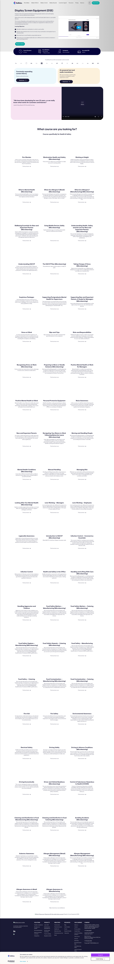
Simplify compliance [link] (38, 203)
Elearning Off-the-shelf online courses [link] (54, 58)
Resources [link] (71, 2)
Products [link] (47, 200)
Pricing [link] (76, 2)
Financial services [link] (58, 205)
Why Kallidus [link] (26, 2)
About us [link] (82, 2)
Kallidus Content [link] (44, 2)
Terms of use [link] (77, 214)
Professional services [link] (58, 211)
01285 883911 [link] (88, 208)
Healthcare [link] (56, 207)
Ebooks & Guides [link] (67, 209)
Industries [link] (57, 200)
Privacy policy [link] (77, 207)
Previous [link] (15, 166)
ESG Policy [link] (76, 218)
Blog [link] (65, 203)
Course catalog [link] (47, 212)
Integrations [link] (36, 214)
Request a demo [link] (20, 43)
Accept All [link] (100, 955)
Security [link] (76, 216)
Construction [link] (57, 203)
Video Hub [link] (66, 211)
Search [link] (89, 2)
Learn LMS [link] (46, 203)
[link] (11, 961)
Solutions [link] (37, 200)
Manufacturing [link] (57, 209)
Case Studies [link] (67, 205)
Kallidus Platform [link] (35, 2)
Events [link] (65, 207)
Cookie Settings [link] (99, 959)
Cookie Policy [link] (77, 209)
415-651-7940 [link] (89, 218)
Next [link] (98, 166)
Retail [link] (55, 213)
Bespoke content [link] (47, 214)
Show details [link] (23, 961)
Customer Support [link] (63, 2)
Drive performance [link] (38, 208)
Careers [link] (76, 205)
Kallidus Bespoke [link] (53, 2)
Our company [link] (78, 200)
